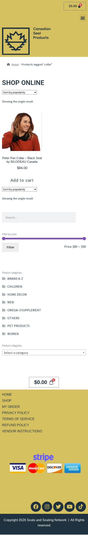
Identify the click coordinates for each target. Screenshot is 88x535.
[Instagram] (47, 507)
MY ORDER (11, 406)
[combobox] (44, 352)
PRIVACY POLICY (15, 413)
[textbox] (44, 353)
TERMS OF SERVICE (18, 419)
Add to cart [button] (22, 180)
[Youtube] (69, 507)
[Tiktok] (81, 507)
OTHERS (13, 318)
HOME (7, 394)
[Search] (81, 217)
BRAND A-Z (15, 278)
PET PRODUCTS (18, 326)
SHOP (6, 400)
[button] (82, 17)
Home (15, 64)
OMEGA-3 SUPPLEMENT (24, 310)
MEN (10, 302)
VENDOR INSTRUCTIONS (22, 431)
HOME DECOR (17, 294)
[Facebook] (36, 507)
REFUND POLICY (15, 425)
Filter (10, 247)
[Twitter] (58, 507)
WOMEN (13, 334)
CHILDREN (14, 286)
